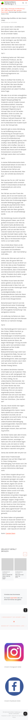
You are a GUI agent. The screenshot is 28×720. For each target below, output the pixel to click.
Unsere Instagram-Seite (12, 667)
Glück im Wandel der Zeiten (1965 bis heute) (7, 576)
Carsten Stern (10, 533)
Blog (6, 8)
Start (2, 8)
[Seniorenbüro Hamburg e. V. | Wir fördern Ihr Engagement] (2, 3)
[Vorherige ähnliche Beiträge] (21, 554)
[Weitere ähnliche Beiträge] (25, 554)
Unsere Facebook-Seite (12, 701)
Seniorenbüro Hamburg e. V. (14, 712)
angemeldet (13, 598)
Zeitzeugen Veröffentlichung (16, 8)
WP (10, 715)
